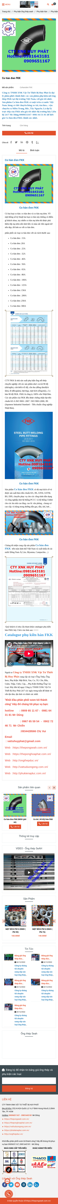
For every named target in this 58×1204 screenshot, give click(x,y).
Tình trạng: (6, 125)
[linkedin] (30, 1184)
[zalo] (36, 1184)
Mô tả (21, 150)
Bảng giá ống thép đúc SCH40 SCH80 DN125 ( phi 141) (21, 1007)
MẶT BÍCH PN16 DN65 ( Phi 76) (42, 930)
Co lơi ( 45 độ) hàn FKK (43, 819)
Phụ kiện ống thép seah (23, 11)
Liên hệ (30, 133)
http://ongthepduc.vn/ (13, 1134)
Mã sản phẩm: (8, 87)
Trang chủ (6, 11)
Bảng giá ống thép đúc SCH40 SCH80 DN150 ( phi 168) (47, 982)
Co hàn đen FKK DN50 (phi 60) (15, 820)
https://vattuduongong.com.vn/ (18, 1126)
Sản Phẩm (29, 898)
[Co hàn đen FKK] (29, 4)
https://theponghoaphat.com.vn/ (18, 1123)
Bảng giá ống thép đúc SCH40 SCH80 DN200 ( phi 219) (21, 982)
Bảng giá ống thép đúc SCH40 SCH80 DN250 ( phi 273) (47, 957)
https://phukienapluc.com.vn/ (17, 1130)
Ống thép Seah (29, 1033)
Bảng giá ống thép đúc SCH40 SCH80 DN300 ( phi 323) (21, 957)
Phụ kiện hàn (42, 11)
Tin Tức (29, 948)
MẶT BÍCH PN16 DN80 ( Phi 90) (16, 930)
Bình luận (34, 150)
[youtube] (17, 1184)
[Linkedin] (21, 142)
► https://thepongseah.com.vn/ (15, 1119)
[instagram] (23, 1184)
